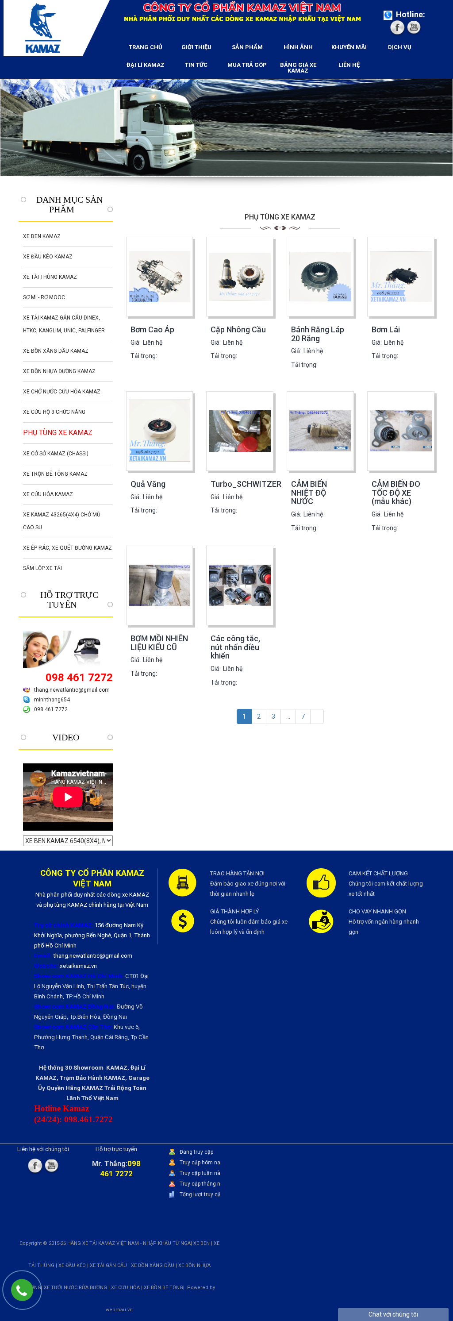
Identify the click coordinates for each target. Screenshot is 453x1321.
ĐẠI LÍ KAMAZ (146, 65)
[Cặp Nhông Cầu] (240, 276)
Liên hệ (349, 65)
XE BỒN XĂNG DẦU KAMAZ (55, 351)
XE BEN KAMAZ (42, 236)
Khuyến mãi (349, 47)
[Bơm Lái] (401, 276)
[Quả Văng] (160, 431)
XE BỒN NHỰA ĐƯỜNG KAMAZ (59, 371)
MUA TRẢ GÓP (247, 65)
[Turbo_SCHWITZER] (240, 431)
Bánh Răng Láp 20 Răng (317, 334)
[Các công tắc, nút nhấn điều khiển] (240, 585)
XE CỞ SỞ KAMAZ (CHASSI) (55, 454)
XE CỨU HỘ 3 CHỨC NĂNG (54, 412)
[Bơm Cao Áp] (160, 276)
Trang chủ (145, 47)
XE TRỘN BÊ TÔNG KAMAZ (55, 474)
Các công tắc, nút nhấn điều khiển (235, 647)
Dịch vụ (399, 47)
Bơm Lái (386, 329)
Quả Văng (148, 484)
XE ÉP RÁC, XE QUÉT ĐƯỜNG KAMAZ (67, 548)
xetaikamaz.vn (78, 966)
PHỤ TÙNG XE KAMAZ (57, 432)
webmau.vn (119, 1310)
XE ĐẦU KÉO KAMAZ (48, 257)
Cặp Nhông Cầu (238, 329)
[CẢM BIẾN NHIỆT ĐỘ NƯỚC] (320, 431)
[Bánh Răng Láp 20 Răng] (320, 276)
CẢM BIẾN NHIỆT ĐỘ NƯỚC (309, 492)
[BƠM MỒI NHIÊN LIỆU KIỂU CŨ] (160, 585)
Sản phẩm (247, 47)
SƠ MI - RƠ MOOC (44, 297)
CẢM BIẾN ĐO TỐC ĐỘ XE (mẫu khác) (396, 492)
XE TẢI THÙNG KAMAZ (50, 277)
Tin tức (196, 65)
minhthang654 (52, 700)
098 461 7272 (51, 709)
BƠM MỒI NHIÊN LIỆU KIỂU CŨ (159, 643)
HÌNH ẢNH (298, 47)
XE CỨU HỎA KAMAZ (48, 494)
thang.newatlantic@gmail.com (72, 690)
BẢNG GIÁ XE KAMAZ (298, 68)
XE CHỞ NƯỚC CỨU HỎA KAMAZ (61, 392)
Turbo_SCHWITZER (246, 484)
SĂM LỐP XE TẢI (42, 568)
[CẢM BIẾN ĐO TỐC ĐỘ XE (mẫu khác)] (401, 431)
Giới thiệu (196, 47)
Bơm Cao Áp (152, 329)
